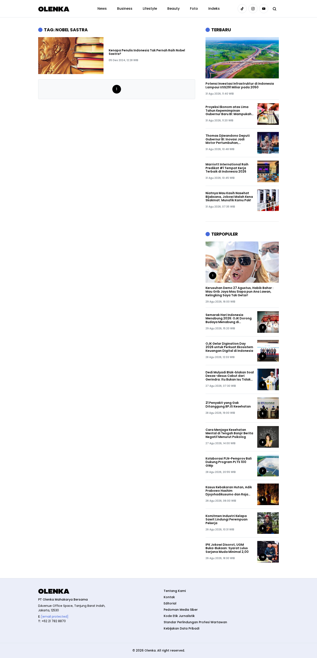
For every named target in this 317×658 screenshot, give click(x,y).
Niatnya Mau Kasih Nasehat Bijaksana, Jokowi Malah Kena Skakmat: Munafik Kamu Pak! (229, 196)
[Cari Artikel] (274, 8)
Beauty (173, 8)
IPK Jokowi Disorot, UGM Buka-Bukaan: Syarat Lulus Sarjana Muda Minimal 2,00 (227, 548)
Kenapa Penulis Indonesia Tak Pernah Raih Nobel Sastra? (147, 52)
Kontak (169, 597)
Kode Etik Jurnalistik (179, 616)
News (102, 8)
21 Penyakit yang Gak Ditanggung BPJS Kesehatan (228, 404)
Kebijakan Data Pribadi (181, 628)
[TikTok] (242, 8)
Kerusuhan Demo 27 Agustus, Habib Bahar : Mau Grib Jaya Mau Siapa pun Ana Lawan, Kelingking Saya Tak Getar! (239, 291)
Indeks (214, 8)
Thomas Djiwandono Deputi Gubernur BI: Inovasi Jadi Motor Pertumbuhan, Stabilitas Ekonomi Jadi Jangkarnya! (228, 139)
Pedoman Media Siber (181, 609)
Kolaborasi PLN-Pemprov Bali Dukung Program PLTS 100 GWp (229, 462)
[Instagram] (252, 8)
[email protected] (54, 616)
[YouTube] (263, 8)
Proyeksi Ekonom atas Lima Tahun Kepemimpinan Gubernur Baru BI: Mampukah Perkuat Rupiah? (228, 110)
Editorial (170, 603)
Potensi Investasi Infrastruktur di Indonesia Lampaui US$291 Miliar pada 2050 (240, 85)
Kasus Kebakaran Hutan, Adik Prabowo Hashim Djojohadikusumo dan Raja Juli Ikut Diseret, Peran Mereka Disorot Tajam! (229, 490)
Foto (194, 8)
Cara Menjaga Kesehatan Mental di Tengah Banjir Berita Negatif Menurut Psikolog (229, 433)
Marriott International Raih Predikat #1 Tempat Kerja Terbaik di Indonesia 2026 (227, 168)
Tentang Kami (175, 591)
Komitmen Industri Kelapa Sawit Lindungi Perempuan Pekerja (227, 519)
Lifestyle (150, 8)
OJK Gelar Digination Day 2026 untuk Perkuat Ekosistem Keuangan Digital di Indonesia (229, 347)
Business (124, 8)
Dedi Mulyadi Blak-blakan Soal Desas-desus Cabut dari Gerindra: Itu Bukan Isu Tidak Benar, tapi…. (230, 376)
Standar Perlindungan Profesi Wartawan (195, 622)
